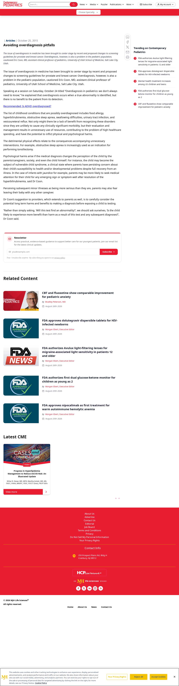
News (94, 607)
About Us (89, 513)
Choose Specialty (86, 12)
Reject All (138, 677)
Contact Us (89, 520)
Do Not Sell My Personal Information (89, 537)
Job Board (89, 527)
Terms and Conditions (89, 530)
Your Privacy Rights (89, 540)
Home (70, 607)
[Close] (174, 677)
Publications (115, 4)
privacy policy (59, 258)
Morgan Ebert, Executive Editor (59, 329)
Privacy (89, 533)
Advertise (90, 517)
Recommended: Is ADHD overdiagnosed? (27, 106)
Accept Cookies (158, 677)
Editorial (89, 523)
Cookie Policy (41, 683)
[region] (89, 677)
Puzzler (104, 4)
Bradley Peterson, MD (55, 301)
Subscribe (107, 251)
